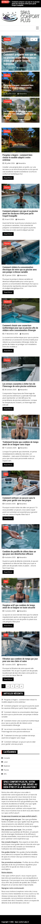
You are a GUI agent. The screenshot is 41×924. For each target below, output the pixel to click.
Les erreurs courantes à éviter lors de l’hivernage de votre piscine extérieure (19, 385)
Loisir (6, 762)
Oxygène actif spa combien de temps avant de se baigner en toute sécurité (18, 606)
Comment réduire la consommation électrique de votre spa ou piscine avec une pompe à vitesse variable (25, 4)
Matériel (7, 302)
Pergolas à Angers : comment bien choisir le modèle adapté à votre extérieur (18, 87)
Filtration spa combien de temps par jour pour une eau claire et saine (20, 660)
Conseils (7, 101)
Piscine (7, 39)
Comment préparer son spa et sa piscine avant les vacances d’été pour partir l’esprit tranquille (20, 213)
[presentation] (32, 39)
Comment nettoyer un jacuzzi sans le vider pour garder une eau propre (18, 499)
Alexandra (24, 67)
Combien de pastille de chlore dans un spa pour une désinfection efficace (19, 552)
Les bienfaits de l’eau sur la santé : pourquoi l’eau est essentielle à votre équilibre (19, 113)
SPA (5, 418)
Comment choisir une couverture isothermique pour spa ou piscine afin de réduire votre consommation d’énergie (20, 328)
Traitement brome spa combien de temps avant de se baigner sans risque (20, 443)
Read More (8, 178)
